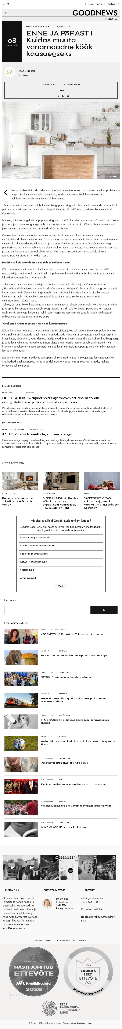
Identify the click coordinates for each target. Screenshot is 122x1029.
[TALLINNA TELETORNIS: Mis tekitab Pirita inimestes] (12, 867)
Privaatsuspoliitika (91, 909)
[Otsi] (104, 610)
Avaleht (38, 940)
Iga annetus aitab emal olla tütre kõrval (65, 762)
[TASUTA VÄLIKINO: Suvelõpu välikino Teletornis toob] (49, 867)
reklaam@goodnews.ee (98, 919)
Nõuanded (45, 26)
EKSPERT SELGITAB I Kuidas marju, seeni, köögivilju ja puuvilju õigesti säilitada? (101, 503)
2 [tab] (13, 995)
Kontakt (83, 940)
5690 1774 (61, 905)
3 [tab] (16, 995)
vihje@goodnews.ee (14, 928)
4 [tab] (19, 995)
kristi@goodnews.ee (64, 908)
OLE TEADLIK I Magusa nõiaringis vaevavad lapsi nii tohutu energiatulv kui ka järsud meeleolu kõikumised (51, 400)
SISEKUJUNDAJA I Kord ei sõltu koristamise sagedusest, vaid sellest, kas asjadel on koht (60, 503)
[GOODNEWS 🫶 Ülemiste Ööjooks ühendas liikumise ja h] (106, 867)
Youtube (111, 3)
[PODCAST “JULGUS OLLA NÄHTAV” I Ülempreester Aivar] (68, 867)
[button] (4, 9)
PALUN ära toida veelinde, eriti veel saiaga (37, 434)
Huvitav (36, 26)
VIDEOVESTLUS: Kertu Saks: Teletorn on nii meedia (72, 634)
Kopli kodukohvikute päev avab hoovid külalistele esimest (76, 805)
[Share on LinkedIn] (63, 96)
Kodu (28, 26)
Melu (61, 779)
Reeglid (49, 940)
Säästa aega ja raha (63, 84)
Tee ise (77, 84)
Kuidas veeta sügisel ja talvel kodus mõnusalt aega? (17, 501)
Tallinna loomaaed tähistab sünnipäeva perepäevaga (74, 655)
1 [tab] (10, 995)
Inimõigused (65, 715)
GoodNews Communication (82, 1023)
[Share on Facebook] (53, 96)
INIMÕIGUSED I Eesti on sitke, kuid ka (63, 827)
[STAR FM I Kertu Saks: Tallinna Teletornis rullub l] (87, 867)
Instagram (101, 3)
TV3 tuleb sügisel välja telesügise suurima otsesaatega (74, 784)
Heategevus (64, 758)
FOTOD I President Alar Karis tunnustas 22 (66, 677)
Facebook (89, 3)
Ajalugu (63, 629)
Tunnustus (64, 672)
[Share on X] (58, 96)
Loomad (63, 651)
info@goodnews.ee (92, 898)
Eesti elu (63, 694)
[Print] (68, 96)
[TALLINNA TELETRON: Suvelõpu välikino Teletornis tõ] (31, 867)
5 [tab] (22, 995)
